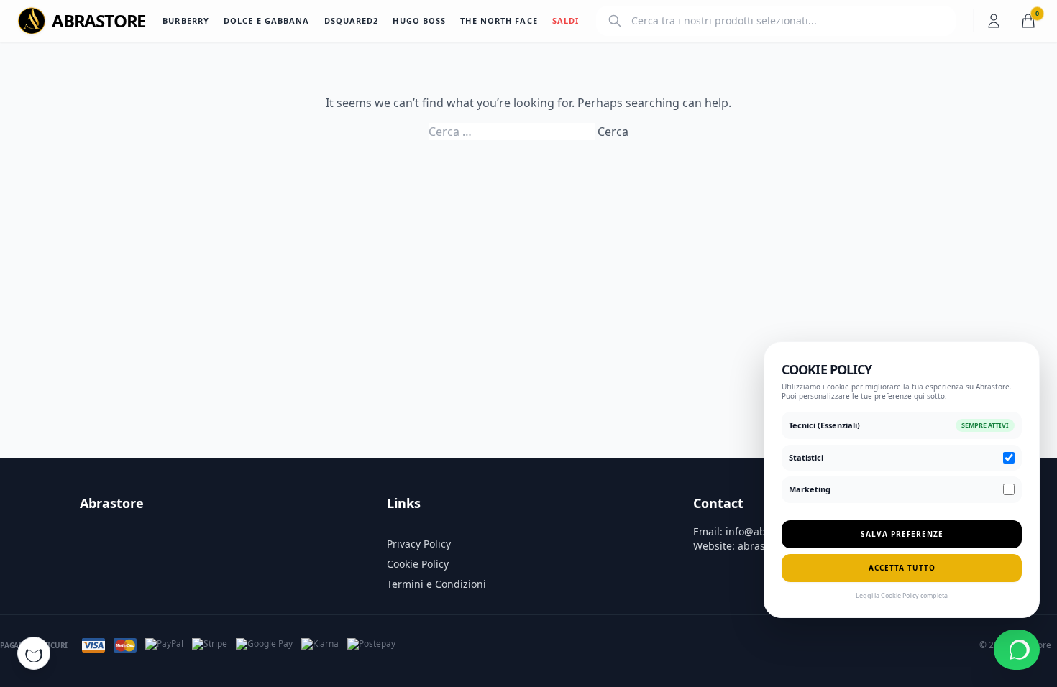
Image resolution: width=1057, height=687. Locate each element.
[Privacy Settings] (33, 653)
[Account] (993, 20)
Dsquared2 (351, 20)
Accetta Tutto (902, 568)
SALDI (566, 20)
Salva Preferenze (902, 534)
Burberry (186, 20)
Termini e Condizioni (436, 584)
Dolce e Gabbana (267, 20)
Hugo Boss (419, 20)
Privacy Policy (419, 543)
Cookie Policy (418, 564)
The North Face (498, 20)
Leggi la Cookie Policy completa (902, 595)
